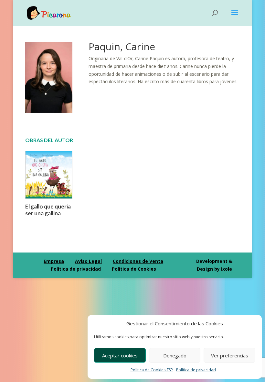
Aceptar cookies (120, 355)
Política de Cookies (134, 269)
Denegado (174, 355)
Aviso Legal (88, 261)
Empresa (54, 261)
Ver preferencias (229, 355)
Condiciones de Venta (138, 261)
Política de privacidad (196, 370)
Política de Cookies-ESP (152, 370)
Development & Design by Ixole (214, 265)
